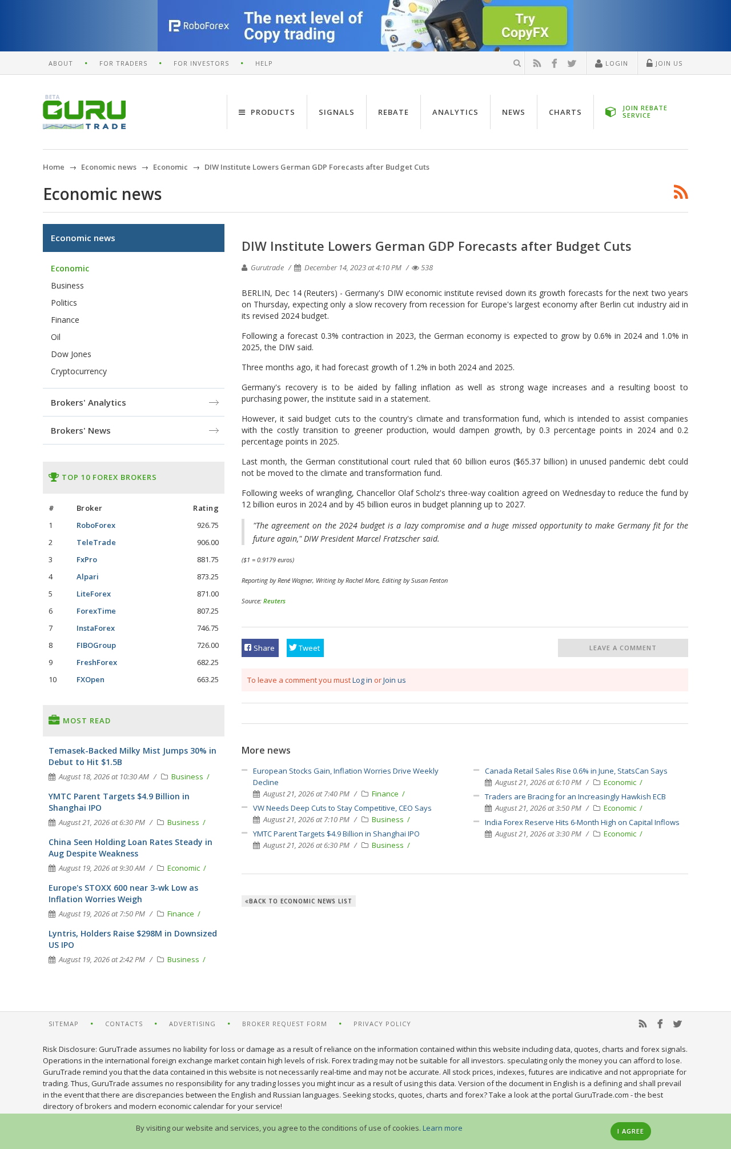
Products (271, 112)
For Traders (123, 63)
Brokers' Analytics (88, 402)
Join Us (667, 63)
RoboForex (96, 525)
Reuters (274, 600)
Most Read (86, 720)
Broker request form (284, 1023)
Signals (337, 112)
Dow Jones (71, 354)
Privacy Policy (382, 1023)
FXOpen (91, 679)
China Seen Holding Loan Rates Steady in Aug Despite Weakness (130, 847)
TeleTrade (96, 542)
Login (615, 63)
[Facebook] (554, 63)
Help (264, 63)
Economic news (83, 237)
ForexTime (96, 611)
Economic (621, 782)
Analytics (455, 112)
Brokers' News (81, 430)
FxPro (87, 559)
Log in (362, 680)
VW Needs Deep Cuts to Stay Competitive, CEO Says (342, 808)
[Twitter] (572, 63)
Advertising (192, 1023)
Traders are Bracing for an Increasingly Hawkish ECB (575, 796)
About (61, 63)
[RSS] (537, 63)
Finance (386, 793)
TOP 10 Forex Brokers (108, 477)
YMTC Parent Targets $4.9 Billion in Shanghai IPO (336, 833)
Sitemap (64, 1023)
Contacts (124, 1023)
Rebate (393, 112)
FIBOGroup (96, 645)
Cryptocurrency (79, 371)
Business (388, 819)
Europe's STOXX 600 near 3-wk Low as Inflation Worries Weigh (123, 893)
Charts (565, 112)
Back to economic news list (300, 901)
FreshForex (97, 662)
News (513, 112)
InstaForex (96, 628)
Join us (394, 680)
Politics (64, 302)
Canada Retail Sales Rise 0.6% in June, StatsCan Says (576, 771)
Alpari (88, 576)
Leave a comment (623, 647)
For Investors (201, 63)
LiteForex (94, 593)
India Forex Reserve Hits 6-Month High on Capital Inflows (582, 822)
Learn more (443, 1128)
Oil (56, 336)
